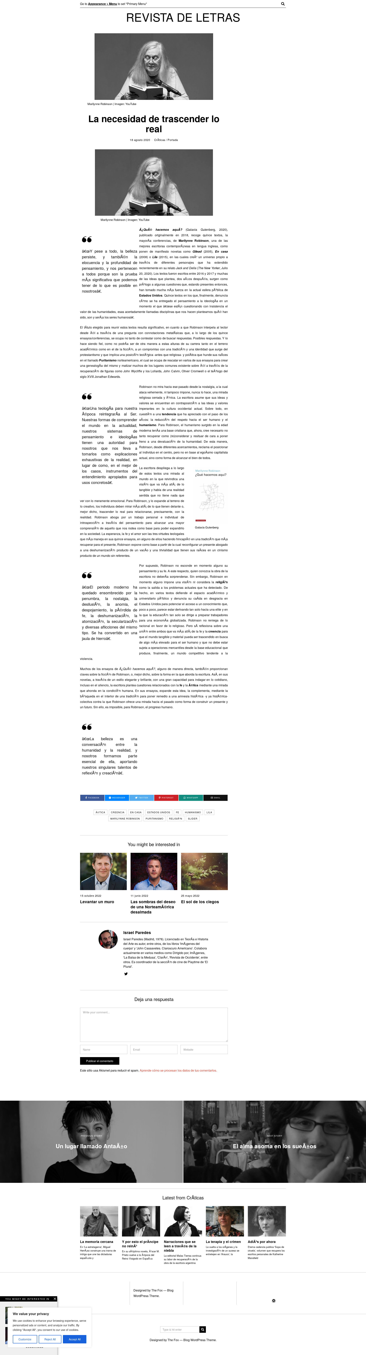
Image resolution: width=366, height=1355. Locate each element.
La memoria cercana (96, 1241)
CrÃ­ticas (159, 140)
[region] (50, 1327)
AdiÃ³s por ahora (262, 1241)
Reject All (50, 1339)
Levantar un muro (97, 901)
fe (177, 812)
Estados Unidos (158, 812)
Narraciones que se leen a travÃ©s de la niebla (180, 1246)
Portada (173, 140)
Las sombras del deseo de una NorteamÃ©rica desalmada (153, 907)
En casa (136, 812)
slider (192, 818)
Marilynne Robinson (125, 818)
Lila (209, 812)
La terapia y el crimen (223, 1241)
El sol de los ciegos (200, 901)
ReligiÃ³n (175, 818)
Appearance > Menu (102, 4)
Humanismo (193, 812)
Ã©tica (100, 812)
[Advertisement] (183, 1326)
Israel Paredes (137, 932)
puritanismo (154, 818)
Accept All (75, 1339)
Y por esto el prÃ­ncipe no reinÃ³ (140, 1243)
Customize (24, 1339)
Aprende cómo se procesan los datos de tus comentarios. (178, 1070)
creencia (117, 812)
